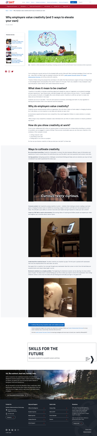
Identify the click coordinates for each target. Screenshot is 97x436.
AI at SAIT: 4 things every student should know (17, 42)
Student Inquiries (32, 411)
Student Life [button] (56, 6)
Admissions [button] (23, 6)
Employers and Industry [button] (40, 2)
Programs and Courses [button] (12, 6)
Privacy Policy (88, 429)
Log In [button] (72, 2)
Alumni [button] (27, 2)
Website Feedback (87, 431)
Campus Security (32, 419)
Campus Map (52, 408)
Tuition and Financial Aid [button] (35, 6)
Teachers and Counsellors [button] (52, 2)
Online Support (31, 423)
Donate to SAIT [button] (76, 423)
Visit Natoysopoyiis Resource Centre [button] (15, 395)
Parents (51, 419)
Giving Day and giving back (17, 48)
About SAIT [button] (65, 6)
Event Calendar (53, 415)
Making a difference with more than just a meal (17, 55)
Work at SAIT (52, 411)
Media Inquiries (31, 415)
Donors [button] (32, 2)
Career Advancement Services (75, 328)
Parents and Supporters (63, 2)
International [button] (47, 6)
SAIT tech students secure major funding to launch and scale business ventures (17, 61)
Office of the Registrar (33, 408)
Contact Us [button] (9, 417)
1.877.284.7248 (11, 413)
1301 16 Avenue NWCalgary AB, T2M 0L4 (12, 410)
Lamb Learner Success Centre (72, 75)
